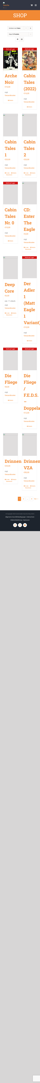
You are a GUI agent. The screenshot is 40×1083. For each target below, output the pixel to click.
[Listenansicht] (22, 39)
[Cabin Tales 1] (10, 125)
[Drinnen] (10, 444)
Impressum (26, 520)
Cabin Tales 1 (11, 148)
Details (11, 100)
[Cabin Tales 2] (29, 125)
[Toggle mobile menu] (36, 5)
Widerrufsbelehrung (16, 520)
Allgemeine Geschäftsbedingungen (15, 517)
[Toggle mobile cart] (32, 5)
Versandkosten (10, 95)
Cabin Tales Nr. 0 (11, 216)
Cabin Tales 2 (30, 148)
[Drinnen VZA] (29, 444)
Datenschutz (30, 517)
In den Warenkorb (8, 174)
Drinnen (13, 461)
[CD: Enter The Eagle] (29, 193)
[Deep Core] (10, 267)
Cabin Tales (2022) (30, 82)
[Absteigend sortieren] (31, 28)
